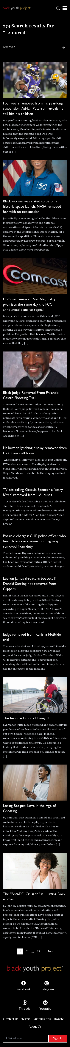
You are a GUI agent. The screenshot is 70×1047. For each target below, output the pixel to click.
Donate (59, 1019)
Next (51, 951)
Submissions (42, 1019)
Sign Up (57, 1038)
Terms (25, 1019)
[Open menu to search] (58, 8)
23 (38, 951)
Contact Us (10, 1019)
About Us (35, 1026)
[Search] (63, 47)
